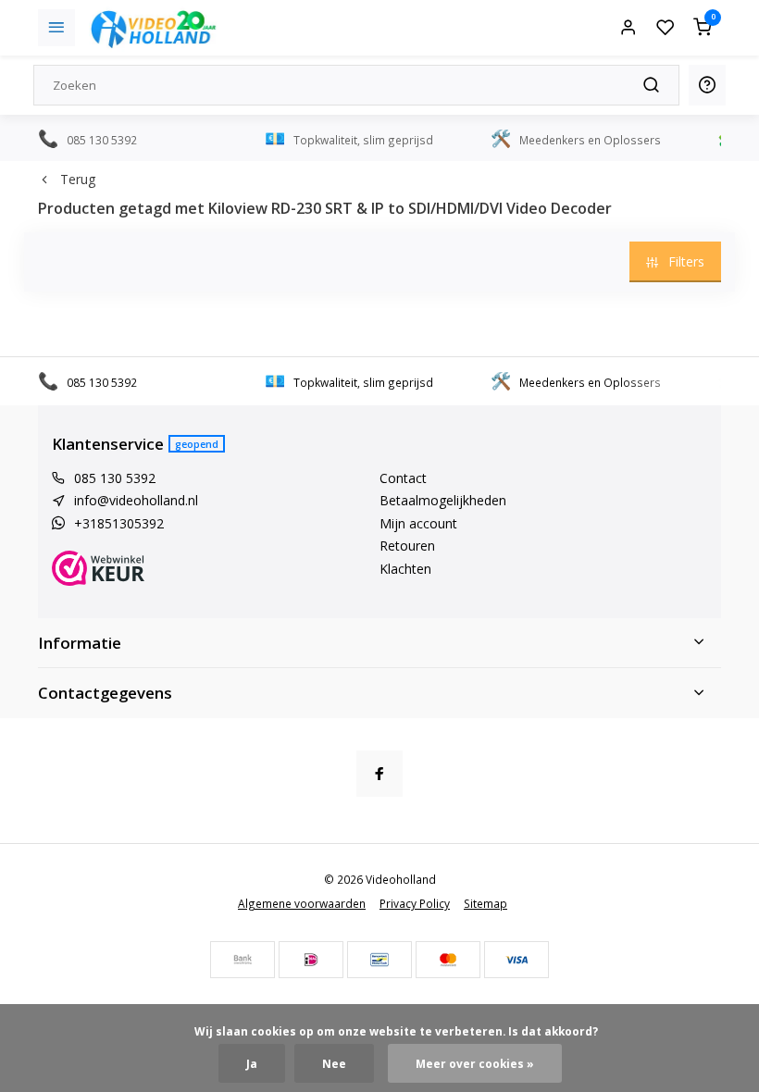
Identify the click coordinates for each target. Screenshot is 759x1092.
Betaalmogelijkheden (443, 500)
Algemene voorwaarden (302, 903)
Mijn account (418, 523)
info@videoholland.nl (136, 500)
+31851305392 (119, 523)
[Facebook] (379, 774)
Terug (77, 179)
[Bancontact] (379, 959)
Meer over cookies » (475, 1063)
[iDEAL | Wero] (311, 959)
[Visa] (516, 959)
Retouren (407, 545)
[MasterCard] (448, 959)
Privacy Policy (415, 903)
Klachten (405, 568)
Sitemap (485, 903)
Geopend (196, 444)
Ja (251, 1063)
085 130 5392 (115, 478)
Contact (403, 478)
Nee (334, 1063)
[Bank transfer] (242, 959)
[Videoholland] (153, 28)
